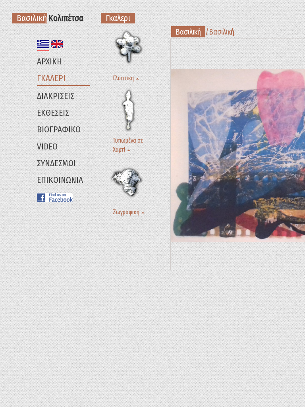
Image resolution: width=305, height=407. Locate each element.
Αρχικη (49, 61)
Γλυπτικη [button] (124, 78)
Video (47, 146)
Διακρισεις (55, 96)
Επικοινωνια (60, 179)
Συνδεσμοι (56, 163)
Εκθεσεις (53, 112)
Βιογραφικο (59, 129)
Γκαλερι (51, 78)
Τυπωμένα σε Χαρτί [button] (128, 145)
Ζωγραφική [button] (127, 212)
